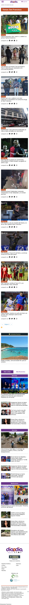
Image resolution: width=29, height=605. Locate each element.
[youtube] (18, 552)
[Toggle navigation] (2, 1)
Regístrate (14, 559)
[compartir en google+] (14, 40)
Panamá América (6, 563)
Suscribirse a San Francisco (1, 327)
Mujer (3, 568)
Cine (17, 565)
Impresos (18, 563)
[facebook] (14, 552)
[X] (16, 552)
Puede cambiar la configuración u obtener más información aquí (11, 598)
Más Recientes (20, 372)
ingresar (25, 1)
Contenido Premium (15, 334)
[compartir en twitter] (12, 40)
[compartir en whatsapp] (17, 40)
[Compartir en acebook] (10, 40)
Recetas (4, 570)
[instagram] (20, 552)
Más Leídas (7, 372)
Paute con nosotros (15, 561)
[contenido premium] (14, 556)
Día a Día (4, 567)
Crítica (3, 565)
